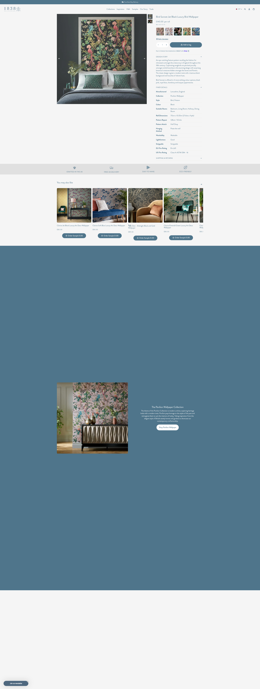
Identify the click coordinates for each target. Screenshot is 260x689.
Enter (149, 356)
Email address (139, 348)
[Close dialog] (165, 321)
